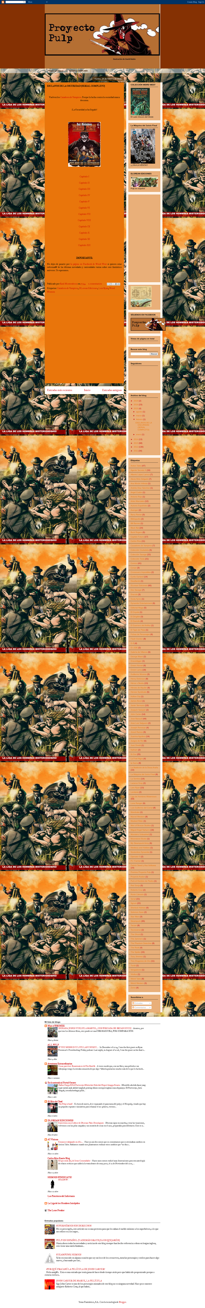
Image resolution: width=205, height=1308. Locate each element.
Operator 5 (135, 856)
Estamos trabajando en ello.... (70, 1142)
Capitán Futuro (137, 537)
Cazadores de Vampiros (70, 97)
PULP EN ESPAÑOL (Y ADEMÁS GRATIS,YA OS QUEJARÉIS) (88, 1240)
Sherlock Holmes (138, 908)
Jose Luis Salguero (139, 723)
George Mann (137, 656)
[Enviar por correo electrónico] (108, 284)
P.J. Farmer (136, 861)
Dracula (134, 594)
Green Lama (136, 670)
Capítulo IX (84, 226)
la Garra (134, 763)
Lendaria (134, 792)
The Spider (135, 952)
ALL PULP (53, 1044)
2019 (136, 401)
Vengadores (136, 970)
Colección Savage (139, 554)
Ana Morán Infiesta (139, 483)
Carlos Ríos (136, 541)
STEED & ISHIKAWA (78, 71)
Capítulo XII (84, 245)
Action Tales (136, 466)
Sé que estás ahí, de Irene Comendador (74, 1160)
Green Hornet (137, 665)
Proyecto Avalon (138, 877)
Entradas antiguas (112, 390)
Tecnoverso (136, 930)
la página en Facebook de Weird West (88, 264)
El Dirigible (135, 616)
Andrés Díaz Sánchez (140, 488)
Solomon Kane (137, 912)
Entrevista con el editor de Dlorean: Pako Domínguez (81, 1123)
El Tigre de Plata (138, 630)
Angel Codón (136, 492)
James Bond (136, 701)
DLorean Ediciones (88, 288)
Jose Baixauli (136, 719)
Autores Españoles (139, 505)
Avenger (134, 510)
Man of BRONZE (56, 1025)
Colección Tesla (137, 559)
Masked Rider (137, 821)
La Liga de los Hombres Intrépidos (64, 1203)
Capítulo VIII (84, 220)
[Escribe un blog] (110, 284)
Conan (134, 568)
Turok (133, 965)
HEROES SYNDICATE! (60, 1177)
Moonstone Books (139, 839)
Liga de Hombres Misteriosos (143, 796)
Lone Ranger (136, 803)
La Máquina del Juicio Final (143, 774)
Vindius (134, 974)
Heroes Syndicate (138, 692)
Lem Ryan (103, 288)
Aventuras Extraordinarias (60, 1063)
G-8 (132, 643)
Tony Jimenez (137, 956)
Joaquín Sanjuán (138, 710)
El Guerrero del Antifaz (141, 625)
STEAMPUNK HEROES (68, 1254)
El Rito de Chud (55, 1101)
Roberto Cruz (137, 890)
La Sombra (135, 779)
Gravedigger (136, 661)
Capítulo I (84, 176)
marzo (139, 415)
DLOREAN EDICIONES (60, 1120)
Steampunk (136, 921)
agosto (139, 412)
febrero (139, 419)
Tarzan (134, 925)
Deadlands (135, 581)
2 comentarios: (95, 283)
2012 (136, 447)
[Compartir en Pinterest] (118, 284)
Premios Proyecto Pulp (141, 872)
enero (139, 434)
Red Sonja (135, 885)
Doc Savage (136, 590)
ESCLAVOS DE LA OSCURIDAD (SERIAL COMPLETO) (76, 86)
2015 (136, 408)
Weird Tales (136, 979)
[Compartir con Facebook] (116, 284)
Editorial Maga (137, 608)
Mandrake (135, 812)
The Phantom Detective (141, 943)
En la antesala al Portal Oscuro (62, 1082)
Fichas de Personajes (140, 634)
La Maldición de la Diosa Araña (144, 767)
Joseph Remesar (138, 727)
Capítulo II (84, 182)
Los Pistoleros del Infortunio (61, 1196)
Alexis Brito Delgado (139, 479)
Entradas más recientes (59, 390)
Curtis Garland (137, 577)
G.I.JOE (134, 647)
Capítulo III (84, 189)
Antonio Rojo (136, 497)
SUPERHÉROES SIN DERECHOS (73, 1225)
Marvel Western (138, 817)
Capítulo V (84, 201)
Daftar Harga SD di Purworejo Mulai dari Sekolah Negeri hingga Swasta (89, 1085)
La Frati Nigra (137, 758)
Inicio (87, 390)
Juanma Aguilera (138, 736)
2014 (136, 439)
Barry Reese (136, 514)
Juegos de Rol (137, 741)
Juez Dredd (136, 745)
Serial (133, 899)
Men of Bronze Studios (141, 825)
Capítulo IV (84, 195)
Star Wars (135, 916)
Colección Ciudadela (140, 550)
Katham (134, 750)
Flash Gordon (137, 639)
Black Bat (135, 528)
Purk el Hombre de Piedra (142, 881)
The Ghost (135, 934)
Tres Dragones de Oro (140, 961)
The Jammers (137, 939)
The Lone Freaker (56, 1210)
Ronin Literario (137, 894)
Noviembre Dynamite (140, 852)
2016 (136, 404)
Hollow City (135, 696)
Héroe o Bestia (137, 683)
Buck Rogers (136, 532)
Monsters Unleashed (140, 834)
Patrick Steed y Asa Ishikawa (143, 865)
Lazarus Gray (137, 783)
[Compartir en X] (113, 284)
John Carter (136, 714)
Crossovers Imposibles (141, 572)
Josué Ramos (137, 732)
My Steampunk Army (140, 843)
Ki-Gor (133, 754)
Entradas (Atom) (90, 398)
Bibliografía (136, 519)
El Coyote (135, 612)
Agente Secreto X (138, 470)
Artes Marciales (137, 501)
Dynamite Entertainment (141, 603)
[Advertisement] (84, 339)
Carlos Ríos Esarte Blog (59, 1158)
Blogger (122, 1302)
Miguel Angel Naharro (140, 830)
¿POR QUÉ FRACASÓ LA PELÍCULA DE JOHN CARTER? (75, 1269)
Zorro (133, 988)
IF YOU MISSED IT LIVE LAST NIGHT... (78, 1047)
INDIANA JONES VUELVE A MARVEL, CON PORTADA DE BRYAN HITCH (95, 1028)
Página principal (55, 71)
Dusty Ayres (136, 599)
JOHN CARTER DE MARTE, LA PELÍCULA (79, 1280)
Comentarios (140, 1007)
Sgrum (134, 903)
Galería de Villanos (139, 652)
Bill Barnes (135, 523)
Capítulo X (84, 232)
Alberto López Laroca (140, 474)
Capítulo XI (84, 239)
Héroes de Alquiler (139, 688)
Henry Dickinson (138, 679)
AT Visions (53, 1139)
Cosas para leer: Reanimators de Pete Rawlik (77, 1066)
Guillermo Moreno (139, 674)
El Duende (135, 621)
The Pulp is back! (65, 1104)
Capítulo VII (84, 214)
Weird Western (137, 983)
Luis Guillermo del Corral (142, 808)
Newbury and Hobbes (140, 848)
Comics (134, 563)
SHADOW (63, 1179)
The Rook (135, 947)
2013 (136, 443)
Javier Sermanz (137, 705)
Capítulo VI (84, 207)
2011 (136, 451)
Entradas (138, 1003)
